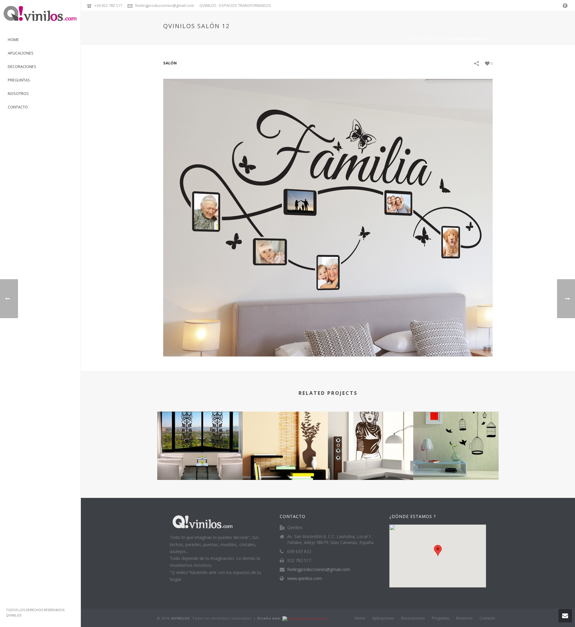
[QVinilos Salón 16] (285, 436)
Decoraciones (413, 618)
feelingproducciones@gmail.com (164, 5)
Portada (411, 39)
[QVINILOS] (40, 16)
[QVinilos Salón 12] (328, 217)
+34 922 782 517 (108, 5)
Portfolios (436, 39)
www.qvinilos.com (304, 578)
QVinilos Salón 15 (370, 464)
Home (360, 618)
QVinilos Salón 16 (285, 464)
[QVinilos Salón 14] (456, 436)
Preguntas (440, 618)
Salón (170, 63)
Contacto (487, 618)
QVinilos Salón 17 (200, 464)
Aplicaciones (383, 618)
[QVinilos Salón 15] (370, 436)
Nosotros (464, 618)
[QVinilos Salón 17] (200, 436)
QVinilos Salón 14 (456, 464)
